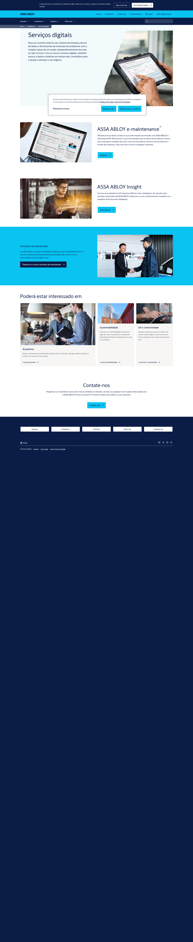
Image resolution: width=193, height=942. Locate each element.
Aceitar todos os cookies (130, 109)
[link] (142, 5)
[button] (121, 5)
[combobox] (159, 21)
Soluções (23, 21)
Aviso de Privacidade (122, 102)
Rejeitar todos (109, 109)
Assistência (38, 21)
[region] (97, 104)
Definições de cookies (61, 108)
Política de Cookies (107, 102)
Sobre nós (68, 21)
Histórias (53, 21)
